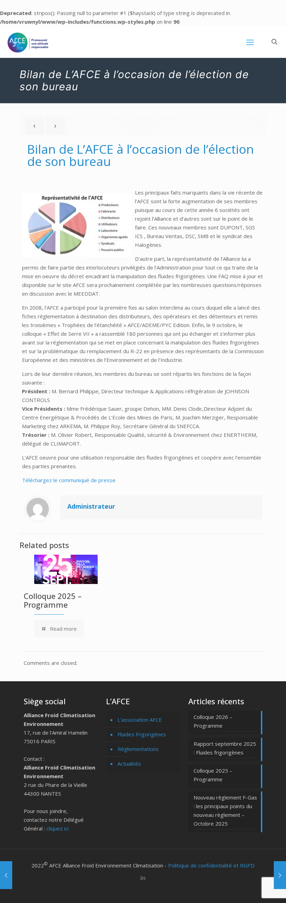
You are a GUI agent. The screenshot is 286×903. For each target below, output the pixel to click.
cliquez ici (57, 828)
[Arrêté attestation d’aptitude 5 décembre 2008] (280, 875)
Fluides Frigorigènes (142, 734)
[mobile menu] (250, 42)
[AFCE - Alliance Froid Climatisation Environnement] (28, 42)
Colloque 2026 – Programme (213, 721)
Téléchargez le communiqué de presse (68, 480)
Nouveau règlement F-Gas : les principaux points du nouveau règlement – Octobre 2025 (225, 810)
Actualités (129, 763)
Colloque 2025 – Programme (53, 600)
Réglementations (138, 748)
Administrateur (91, 506)
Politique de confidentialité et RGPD (211, 865)
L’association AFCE (140, 719)
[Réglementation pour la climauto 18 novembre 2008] (6, 875)
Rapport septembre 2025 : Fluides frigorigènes (225, 748)
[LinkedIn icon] (143, 877)
